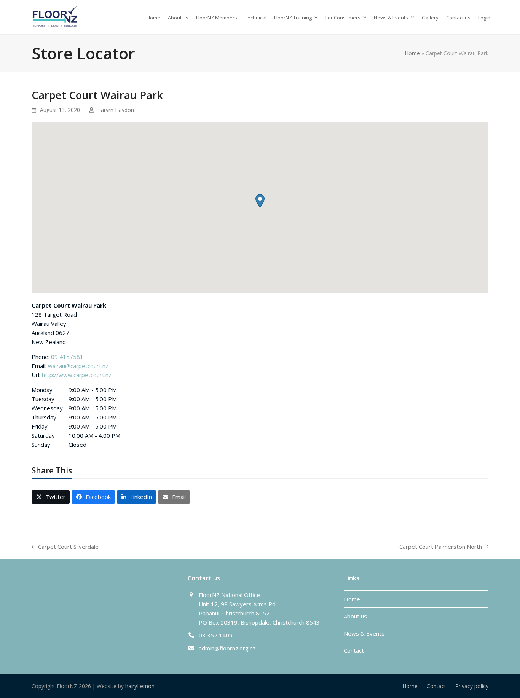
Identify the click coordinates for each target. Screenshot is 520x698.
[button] (260, 200)
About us (355, 616)
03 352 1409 (216, 635)
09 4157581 (67, 356)
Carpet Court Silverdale (65, 547)
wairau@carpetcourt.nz (78, 366)
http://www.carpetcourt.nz (77, 375)
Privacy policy (471, 686)
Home (412, 53)
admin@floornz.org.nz (227, 648)
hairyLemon (140, 686)
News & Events (364, 633)
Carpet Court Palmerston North (440, 547)
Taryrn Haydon (115, 109)
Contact (354, 650)
